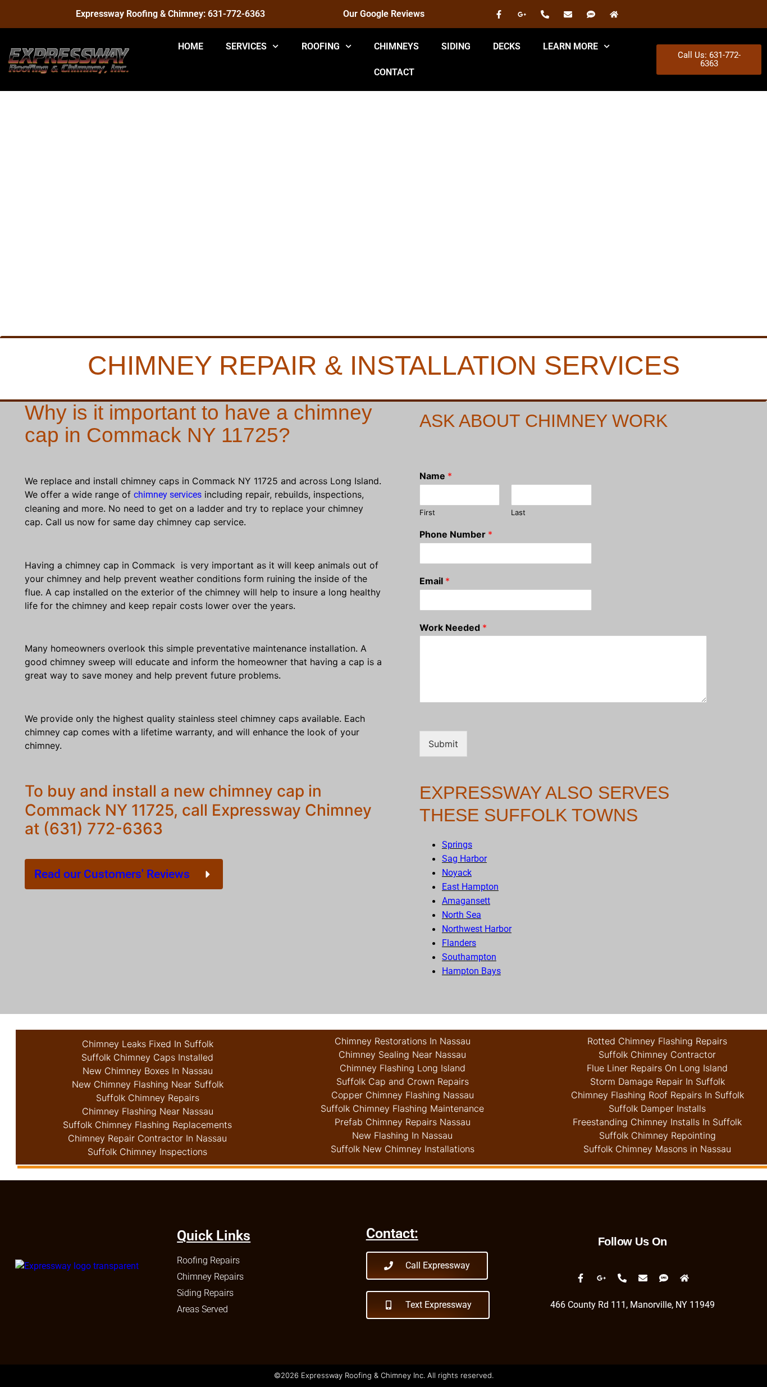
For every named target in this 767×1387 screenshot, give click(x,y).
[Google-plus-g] (521, 14)
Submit (443, 743)
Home (190, 46)
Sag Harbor (464, 858)
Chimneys (396, 46)
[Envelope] (567, 14)
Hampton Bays (471, 971)
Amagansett (466, 900)
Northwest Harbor (477, 929)
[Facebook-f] (498, 14)
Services (246, 46)
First (427, 512)
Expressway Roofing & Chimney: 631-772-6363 (170, 13)
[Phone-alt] (544, 14)
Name (435, 475)
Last (518, 512)
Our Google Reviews (383, 13)
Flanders (459, 943)
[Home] (613, 14)
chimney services (168, 494)
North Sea (461, 914)
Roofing (321, 46)
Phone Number (455, 534)
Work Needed (453, 627)
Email (434, 580)
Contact (394, 72)
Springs (457, 844)
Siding (456, 46)
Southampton (469, 957)
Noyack (457, 872)
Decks (507, 46)
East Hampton (470, 886)
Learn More (570, 46)
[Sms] (590, 14)
